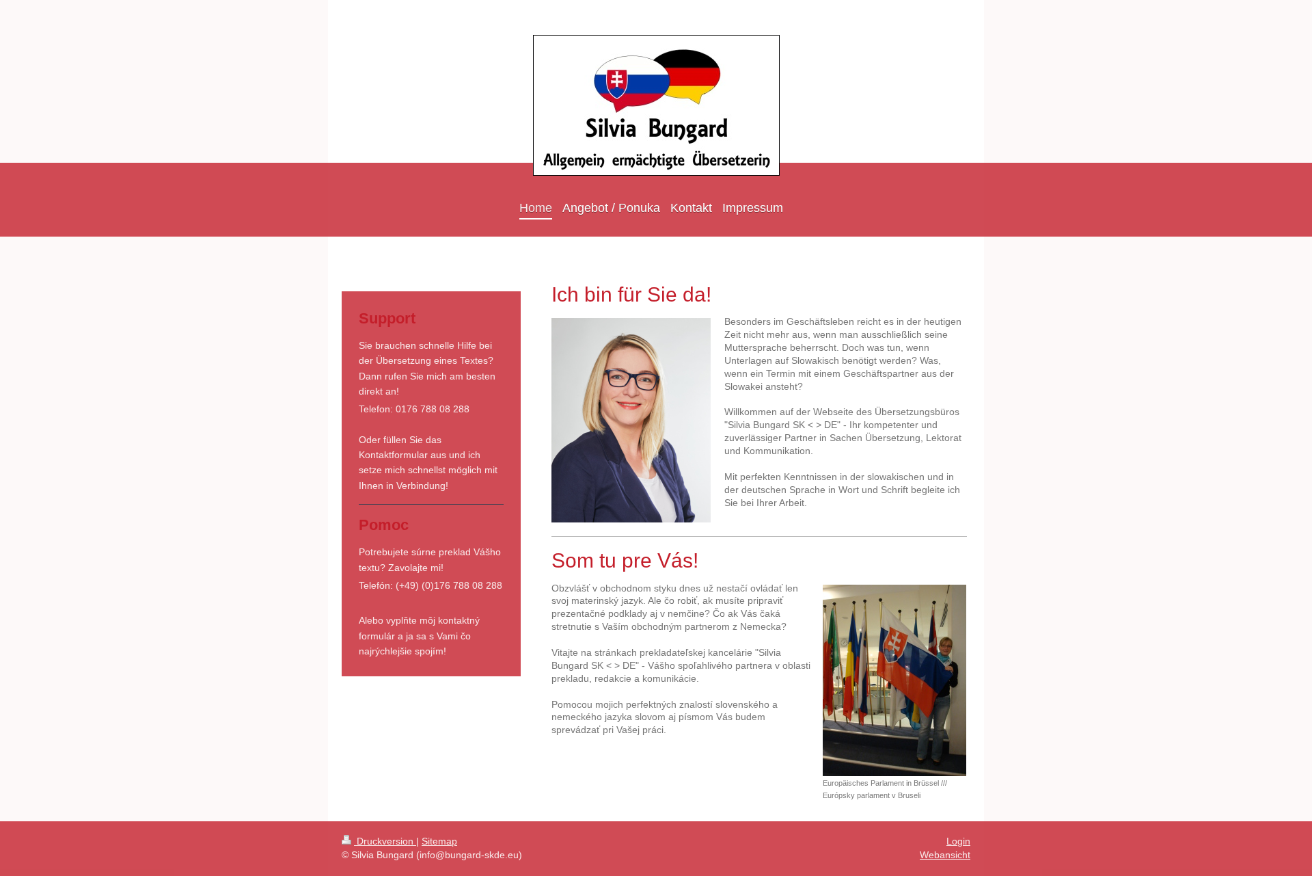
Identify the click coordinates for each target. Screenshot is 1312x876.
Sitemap (439, 841)
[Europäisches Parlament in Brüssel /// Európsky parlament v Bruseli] (894, 680)
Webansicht (945, 854)
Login (958, 841)
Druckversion (385, 841)
